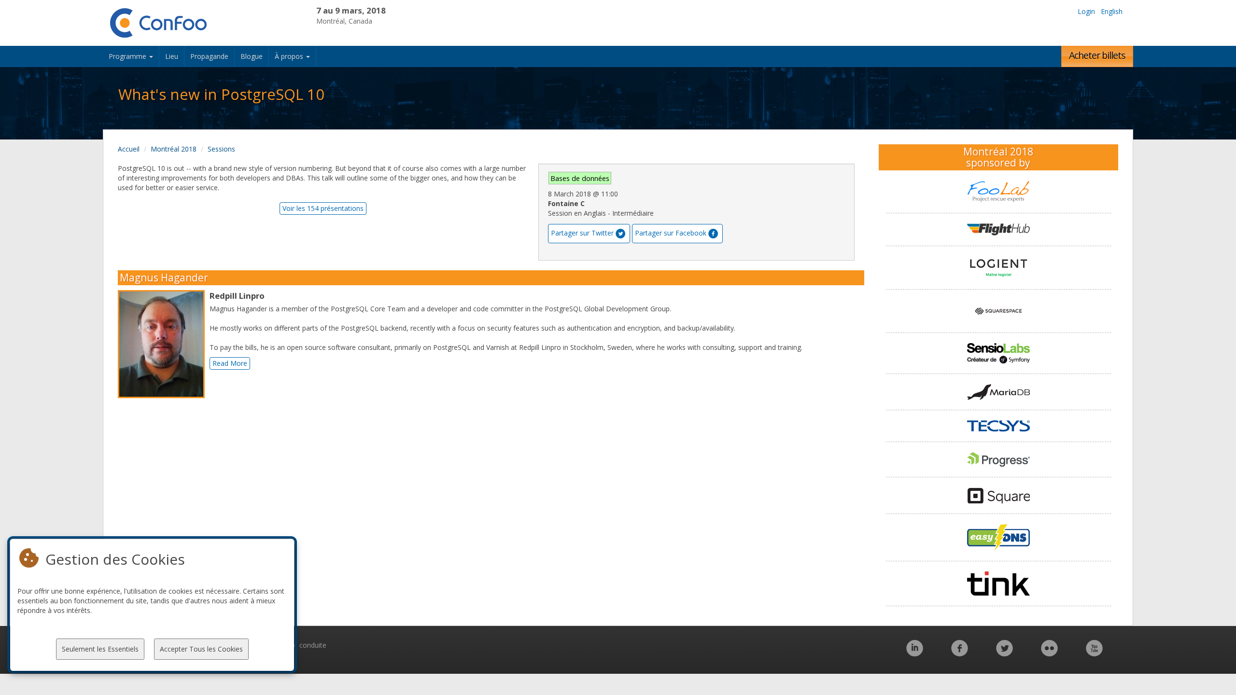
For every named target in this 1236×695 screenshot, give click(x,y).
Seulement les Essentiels (100, 648)
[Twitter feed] (1004, 653)
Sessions (221, 148)
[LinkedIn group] (914, 653)
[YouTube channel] (1094, 653)
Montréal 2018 (174, 148)
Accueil (129, 148)
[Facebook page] (959, 653)
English (1112, 11)
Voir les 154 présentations (323, 208)
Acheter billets (1097, 55)
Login (1086, 11)
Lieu (171, 56)
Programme (128, 56)
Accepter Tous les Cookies (201, 648)
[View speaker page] (164, 344)
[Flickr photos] (1049, 653)
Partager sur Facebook (670, 232)
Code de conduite (298, 645)
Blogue (251, 56)
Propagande (209, 56)
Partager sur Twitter (582, 232)
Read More (229, 363)
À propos (290, 56)
